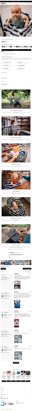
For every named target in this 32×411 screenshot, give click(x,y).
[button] (16, 41)
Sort (23, 271)
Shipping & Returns (4, 84)
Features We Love (4, 78)
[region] (16, 262)
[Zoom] (31, 35)
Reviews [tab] (3, 266)
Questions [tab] (7, 266)
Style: (7, 44)
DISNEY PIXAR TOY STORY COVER (8, 334)
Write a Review (28, 269)
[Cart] (29, 3)
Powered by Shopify (9, 409)
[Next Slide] (30, 262)
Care (2, 81)
